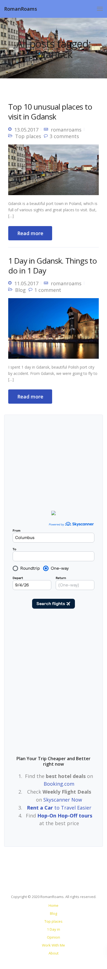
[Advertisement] (53, 685)
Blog (20, 290)
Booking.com (59, 783)
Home (53, 905)
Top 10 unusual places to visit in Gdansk (50, 111)
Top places (28, 136)
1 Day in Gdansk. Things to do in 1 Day (52, 265)
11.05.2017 (26, 283)
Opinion (53, 937)
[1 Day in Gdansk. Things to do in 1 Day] (53, 330)
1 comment (47, 290)
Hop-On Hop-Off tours (64, 815)
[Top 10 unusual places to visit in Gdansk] (53, 172)
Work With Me (53, 945)
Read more (30, 233)
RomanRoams (20, 8)
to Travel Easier (59, 807)
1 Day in (53, 929)
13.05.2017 (26, 129)
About (53, 953)
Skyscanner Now (62, 799)
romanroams (66, 129)
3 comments (64, 136)
